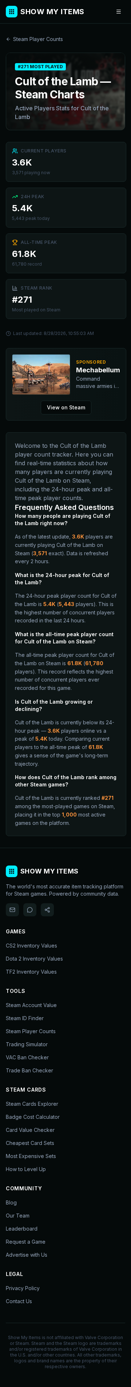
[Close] (110, 638)
